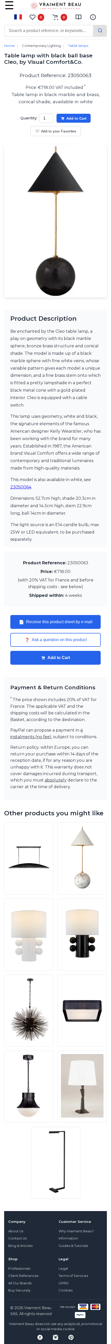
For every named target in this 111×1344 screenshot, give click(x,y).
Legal (63, 1268)
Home (9, 46)
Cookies (66, 1290)
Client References (23, 1276)
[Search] (100, 31)
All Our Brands (19, 1283)
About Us (15, 1231)
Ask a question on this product (56, 640)
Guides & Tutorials (73, 1246)
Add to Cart (76, 118)
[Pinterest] (71, 1337)
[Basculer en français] (18, 17)
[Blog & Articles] (78, 17)
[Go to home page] (55, 7)
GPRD (64, 1283)
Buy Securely (19, 1290)
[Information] (93, 17)
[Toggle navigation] (9, 9)
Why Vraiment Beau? (76, 1231)
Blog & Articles (20, 1246)
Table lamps (78, 46)
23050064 (20, 487)
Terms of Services (73, 1276)
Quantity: (28, 118)
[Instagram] (55, 1337)
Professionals (19, 1268)
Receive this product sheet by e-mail (55, 622)
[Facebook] (40, 1337)
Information (68, 1238)
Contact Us (17, 1238)
